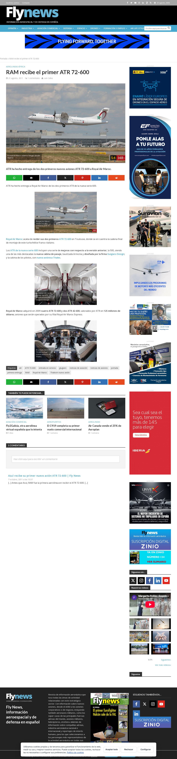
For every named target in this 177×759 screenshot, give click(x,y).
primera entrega (14, 372)
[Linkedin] (157, 580)
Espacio (81, 28)
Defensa (67, 28)
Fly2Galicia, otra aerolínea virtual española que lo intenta (24, 427)
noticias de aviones (99, 368)
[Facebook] (149, 580)
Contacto (26, 3)
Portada (3, 58)
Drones (94, 28)
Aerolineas (12, 66)
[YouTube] (166, 580)
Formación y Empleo (114, 28)
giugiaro (62, 368)
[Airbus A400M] (161, 636)
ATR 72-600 (30, 368)
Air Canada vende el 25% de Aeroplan (104, 427)
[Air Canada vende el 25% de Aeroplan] (106, 408)
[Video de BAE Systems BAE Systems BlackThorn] (161, 624)
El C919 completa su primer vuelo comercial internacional (64, 427)
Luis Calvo (48, 78)
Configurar (145, 749)
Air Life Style (137, 28)
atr (20, 368)
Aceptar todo (112, 749)
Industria (27, 28)
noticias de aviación (78, 368)
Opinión (12, 28)
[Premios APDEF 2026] (161, 649)
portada (114, 368)
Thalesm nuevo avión (60, 372)
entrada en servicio (47, 368)
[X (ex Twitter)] (132, 580)
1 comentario (34, 78)
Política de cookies (75, 752)
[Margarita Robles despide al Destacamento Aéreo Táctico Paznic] (139, 624)
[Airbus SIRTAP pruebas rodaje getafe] (139, 649)
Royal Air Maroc (40, 372)
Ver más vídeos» (163, 665)
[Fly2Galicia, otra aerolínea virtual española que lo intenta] (24, 408)
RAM (27, 372)
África (22, 66)
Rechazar (128, 749)
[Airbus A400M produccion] (139, 636)
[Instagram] (141, 580)
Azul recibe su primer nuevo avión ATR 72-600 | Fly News (44, 475)
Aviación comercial (47, 28)
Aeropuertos (54, 422)
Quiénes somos (12, 3)
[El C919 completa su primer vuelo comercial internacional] (65, 408)
